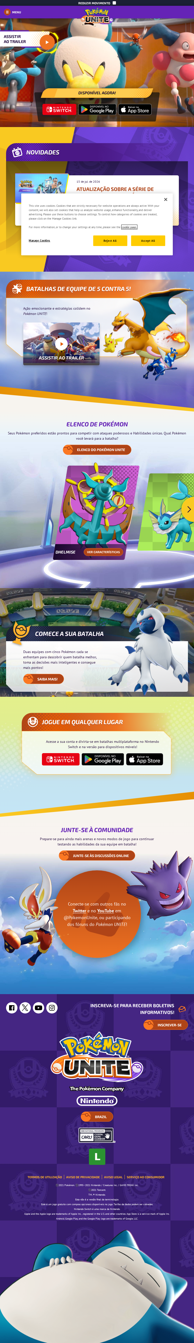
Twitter (79, 911)
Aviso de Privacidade (83, 1177)
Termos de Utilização (45, 1177)
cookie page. (129, 227)
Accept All (148, 240)
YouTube (105, 911)
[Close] (165, 199)
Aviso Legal (113, 1177)
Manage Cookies (39, 240)
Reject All (110, 240)
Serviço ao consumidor (145, 1177)
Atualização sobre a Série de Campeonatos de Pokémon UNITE (119, 192)
